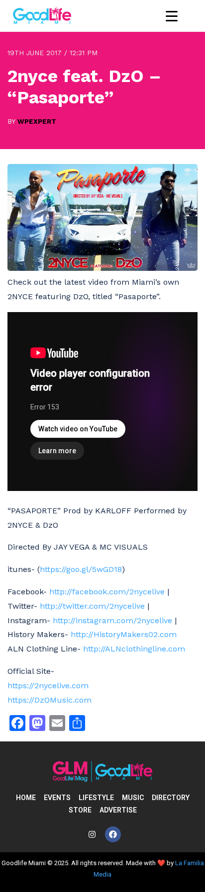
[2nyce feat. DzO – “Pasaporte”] (102, 268)
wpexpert (36, 121)
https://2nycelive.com (48, 685)
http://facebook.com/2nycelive (107, 591)
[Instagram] (92, 834)
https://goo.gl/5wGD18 (81, 569)
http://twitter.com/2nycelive (92, 606)
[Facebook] (113, 834)
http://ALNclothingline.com (134, 648)
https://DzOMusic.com (49, 700)
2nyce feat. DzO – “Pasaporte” (84, 86)
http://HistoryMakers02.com (124, 634)
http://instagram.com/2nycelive (112, 620)
